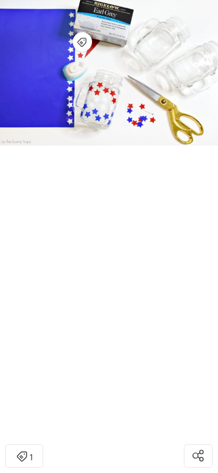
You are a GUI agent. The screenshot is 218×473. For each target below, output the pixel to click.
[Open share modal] (198, 456)
